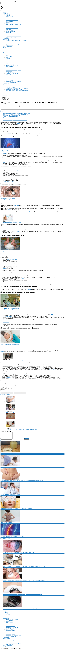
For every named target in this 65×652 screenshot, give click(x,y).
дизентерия (16, 170)
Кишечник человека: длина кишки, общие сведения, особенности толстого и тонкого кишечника (22, 480)
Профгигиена (8, 22)
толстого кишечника (50, 227)
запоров (2, 351)
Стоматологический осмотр (12, 20)
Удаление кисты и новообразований (13, 36)
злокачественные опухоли (8, 181)
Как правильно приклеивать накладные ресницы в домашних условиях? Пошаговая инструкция (24, 566)
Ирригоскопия (6, 319)
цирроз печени (6, 158)
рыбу (52, 314)
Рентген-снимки (9, 21)
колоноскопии (26, 362)
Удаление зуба (9, 25)
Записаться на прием (7, 46)
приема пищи (52, 369)
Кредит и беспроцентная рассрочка (13, 44)
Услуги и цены (6, 18)
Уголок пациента (9, 16)
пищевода (14, 157)
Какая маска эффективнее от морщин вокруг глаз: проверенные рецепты (16, 508)
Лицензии (8, 15)
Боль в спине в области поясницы (8, 466)
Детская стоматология (10, 26)
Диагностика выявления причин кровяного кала (13, 118)
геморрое (15, 366)
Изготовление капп (10, 33)
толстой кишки (22, 278)
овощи (4, 268)
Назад (7, 55)
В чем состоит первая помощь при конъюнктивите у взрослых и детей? (18, 552)
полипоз (5, 162)
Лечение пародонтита (10, 34)
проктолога (28, 289)
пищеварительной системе (27, 211)
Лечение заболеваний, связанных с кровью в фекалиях (15, 120)
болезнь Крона (16, 205)
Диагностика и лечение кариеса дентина (14, 420)
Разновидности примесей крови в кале (11, 115)
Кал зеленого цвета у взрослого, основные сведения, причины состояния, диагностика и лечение (27, 403)
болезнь (51, 380)
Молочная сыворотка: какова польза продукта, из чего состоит (14, 452)
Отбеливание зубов (10, 29)
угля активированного (12, 259)
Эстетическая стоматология (12, 28)
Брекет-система (9, 32)
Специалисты (6, 38)
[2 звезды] (1, 388)
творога (9, 209)
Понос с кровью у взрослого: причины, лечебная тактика (15, 360)
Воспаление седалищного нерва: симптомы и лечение (12, 536)
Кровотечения (4, 153)
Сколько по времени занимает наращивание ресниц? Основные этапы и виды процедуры (22, 594)
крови (18, 123)
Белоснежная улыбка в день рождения (14, 41)
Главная (4, 12)
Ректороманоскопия (7, 316)
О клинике (5, 13)
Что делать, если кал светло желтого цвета (12, 222)
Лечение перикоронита (11, 37)
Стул (49, 201)
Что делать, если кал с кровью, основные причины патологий (16, 113)
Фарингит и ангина (10, 412)
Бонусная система (9, 45)
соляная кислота (17, 231)
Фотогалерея (8, 17)
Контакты (5, 47)
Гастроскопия (6, 322)
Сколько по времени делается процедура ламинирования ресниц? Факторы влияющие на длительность (25, 580)
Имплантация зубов (10, 30)
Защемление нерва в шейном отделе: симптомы (11, 494)
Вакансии (8, 14)
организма (36, 347)
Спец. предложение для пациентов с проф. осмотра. (17, 40)
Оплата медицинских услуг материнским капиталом (17, 42)
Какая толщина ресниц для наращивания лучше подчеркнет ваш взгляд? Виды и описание (22, 608)
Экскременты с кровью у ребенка (10, 116)
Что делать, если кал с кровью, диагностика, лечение (14, 117)
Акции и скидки (6, 39)
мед (25, 374)
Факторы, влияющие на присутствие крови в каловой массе (16, 114)
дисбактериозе (8, 377)
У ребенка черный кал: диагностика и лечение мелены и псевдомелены (21, 429)
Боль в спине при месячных (7, 522)
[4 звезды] (3, 388)
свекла (9, 133)
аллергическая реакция (8, 275)
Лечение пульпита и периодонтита (13, 24)
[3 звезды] (2, 388)
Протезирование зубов (10, 31)
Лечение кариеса (9, 23)
